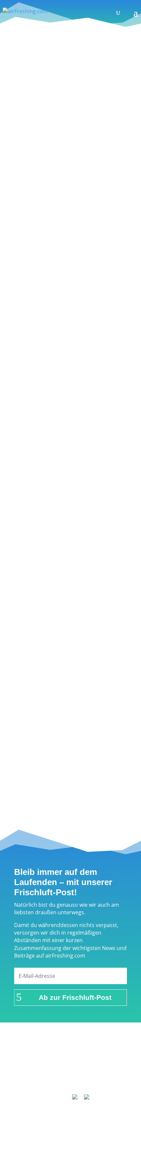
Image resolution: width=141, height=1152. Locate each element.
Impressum (93, 1053)
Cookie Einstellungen (73, 1078)
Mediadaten (101, 1070)
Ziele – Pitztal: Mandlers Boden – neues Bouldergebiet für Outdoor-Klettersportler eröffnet (68, 331)
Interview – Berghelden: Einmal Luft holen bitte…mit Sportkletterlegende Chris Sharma (68, 489)
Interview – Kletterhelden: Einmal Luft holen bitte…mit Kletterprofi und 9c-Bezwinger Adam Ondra (67, 94)
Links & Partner (53, 1053)
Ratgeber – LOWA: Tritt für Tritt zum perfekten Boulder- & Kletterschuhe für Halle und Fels (66, 173)
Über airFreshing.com (70, 1061)
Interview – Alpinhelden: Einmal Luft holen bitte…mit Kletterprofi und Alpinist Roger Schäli (66, 252)
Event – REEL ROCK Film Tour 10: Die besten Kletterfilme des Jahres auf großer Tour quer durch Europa (70, 568)
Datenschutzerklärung (52, 1070)
